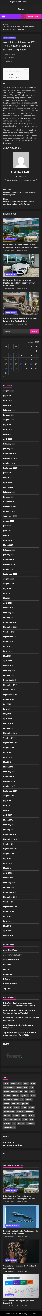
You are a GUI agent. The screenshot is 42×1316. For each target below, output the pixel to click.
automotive (9, 1087)
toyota (7, 1123)
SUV (6, 1119)
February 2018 (9, 771)
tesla (25, 1119)
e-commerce (8, 974)
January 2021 (8, 617)
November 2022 (10, 564)
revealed (29, 1111)
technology (15, 1119)
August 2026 (8, 391)
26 (16, 368)
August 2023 (8, 521)
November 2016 (10, 839)
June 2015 (7, 921)
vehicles (30, 1123)
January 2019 (8, 728)
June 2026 (7, 400)
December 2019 (9, 680)
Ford (31, 1091)
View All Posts (29, 181)
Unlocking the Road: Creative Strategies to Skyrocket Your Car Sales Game (19, 283)
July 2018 (7, 752)
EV (21, 1091)
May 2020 (7, 656)
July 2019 (7, 704)
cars (31, 1087)
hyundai (24, 1095)
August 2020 (8, 641)
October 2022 (9, 569)
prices (31, 1107)
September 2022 (10, 574)
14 (26, 360)
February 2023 (9, 550)
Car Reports (8, 969)
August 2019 (8, 699)
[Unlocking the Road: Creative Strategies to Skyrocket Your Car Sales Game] (21, 265)
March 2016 (8, 878)
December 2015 (9, 892)
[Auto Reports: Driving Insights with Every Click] (21, 1286)
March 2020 (8, 665)
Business (7, 964)
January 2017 (8, 829)
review (7, 1115)
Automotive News (11, 960)
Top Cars (7, 988)
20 (21, 364)
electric (14, 1091)
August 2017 (8, 796)
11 (11, 360)
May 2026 (7, 405)
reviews (16, 1115)
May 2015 (7, 926)
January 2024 (8, 497)
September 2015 (10, 906)
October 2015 (9, 902)
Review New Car (10, 984)
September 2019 (10, 694)
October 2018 (9, 738)
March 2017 (8, 820)
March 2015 (8, 935)
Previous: (19, 192)
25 (11, 368)
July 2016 (7, 858)
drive (6, 1091)
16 (36, 360)
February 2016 (9, 882)
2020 (6, 1083)
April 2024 (7, 482)
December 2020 (9, 622)
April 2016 (7, 873)
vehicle (21, 1123)
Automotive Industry (12, 955)
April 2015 (7, 931)
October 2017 (9, 786)
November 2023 (10, 506)
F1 (26, 1091)
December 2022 (9, 559)
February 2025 (9, 444)
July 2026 (7, 395)
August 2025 (8, 420)
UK (14, 1123)
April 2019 (7, 718)
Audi (26, 1083)
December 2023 (9, 502)
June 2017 (7, 805)
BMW (19, 1087)
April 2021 (7, 603)
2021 (13, 1083)
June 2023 (7, 530)
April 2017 (7, 815)
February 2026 (9, 410)
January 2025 (8, 448)
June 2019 (7, 709)
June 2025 (7, 429)
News (6, 1103)
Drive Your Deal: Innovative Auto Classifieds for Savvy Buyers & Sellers (21, 246)
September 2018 (10, 743)
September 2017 (10, 791)
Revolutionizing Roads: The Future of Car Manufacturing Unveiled (20, 1232)
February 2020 (9, 670)
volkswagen (9, 1127)
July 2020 (7, 646)
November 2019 (10, 685)
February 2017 (9, 825)
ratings (20, 1111)
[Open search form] (18, 16)
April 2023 (7, 540)
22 (31, 364)
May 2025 (7, 434)
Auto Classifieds (9, 38)
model (28, 1099)
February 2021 (9, 612)
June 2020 (7, 651)
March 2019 (8, 723)
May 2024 (7, 477)
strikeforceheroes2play (12, 1145)
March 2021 (8, 608)
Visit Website (12, 181)
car (25, 1087)
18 (11, 364)
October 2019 (9, 690)
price (24, 1107)
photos (25, 1103)
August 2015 (8, 911)
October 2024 (9, 463)
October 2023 (9, 511)
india (33, 1095)
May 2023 (7, 535)
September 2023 (10, 516)
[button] (3, 16)
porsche (7, 1107)
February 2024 (9, 492)
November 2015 (10, 897)
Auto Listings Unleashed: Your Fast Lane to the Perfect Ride (20, 319)
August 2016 (8, 853)
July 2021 (7, 588)
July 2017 (7, 800)
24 (6, 368)
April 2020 (7, 661)
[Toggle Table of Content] (24, 71)
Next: (19, 201)
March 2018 (8, 767)
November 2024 (10, 458)
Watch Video (33, 16)
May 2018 (7, 762)
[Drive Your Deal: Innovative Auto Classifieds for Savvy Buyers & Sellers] (21, 230)
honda (7, 1095)
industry (8, 1099)
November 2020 (10, 627)
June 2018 (7, 757)
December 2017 (9, 776)
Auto (33, 1083)
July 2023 (7, 526)
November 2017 (10, 781)
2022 (19, 1083)
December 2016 (9, 834)
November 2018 (10, 733)
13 (21, 360)
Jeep (16, 1099)
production (9, 1111)
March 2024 (8, 487)
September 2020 (10, 637)
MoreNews (20, 1313)
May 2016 (7, 868)
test (31, 1119)
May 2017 (7, 810)
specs (31, 1115)
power (16, 1107)
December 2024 (9, 453)
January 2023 (8, 555)
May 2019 (7, 714)
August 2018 (8, 747)
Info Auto (7, 979)
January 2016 (8, 887)
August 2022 (8, 579)
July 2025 (7, 424)
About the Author (12, 74)
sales (24, 1115)
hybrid (15, 1095)
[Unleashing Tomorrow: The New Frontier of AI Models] (21, 1251)
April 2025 (7, 439)
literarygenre (8, 1142)
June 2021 (7, 593)
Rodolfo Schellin (10, 55)
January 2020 (8, 675)
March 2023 (8, 545)
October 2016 (9, 844)
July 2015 (7, 916)
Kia (22, 1099)
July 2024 (7, 473)
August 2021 (8, 583)
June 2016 (7, 863)
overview (15, 1103)
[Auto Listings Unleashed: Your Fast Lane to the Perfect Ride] (21, 303)
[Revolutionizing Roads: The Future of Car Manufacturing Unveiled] (21, 1216)
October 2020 (9, 632)
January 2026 (8, 415)
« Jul (4, 376)
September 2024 (10, 468)
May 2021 (7, 598)
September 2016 (10, 849)
